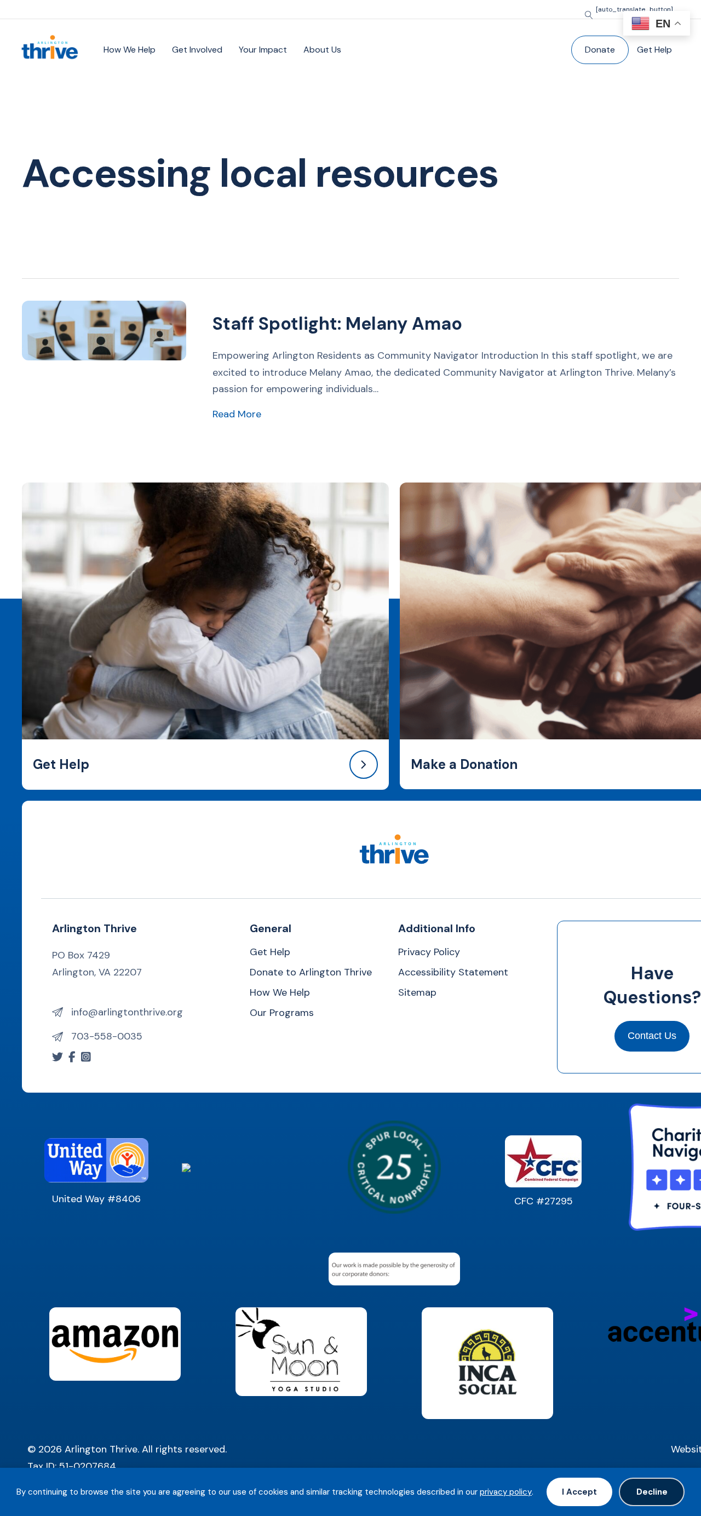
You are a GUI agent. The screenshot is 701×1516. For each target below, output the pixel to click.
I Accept (579, 1491)
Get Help (654, 49)
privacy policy (506, 1491)
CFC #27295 (543, 1201)
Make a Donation (464, 764)
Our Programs (282, 1013)
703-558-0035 (106, 1036)
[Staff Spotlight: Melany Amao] (104, 329)
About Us (322, 49)
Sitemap (417, 993)
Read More (236, 414)
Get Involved (197, 49)
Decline (652, 1491)
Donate (600, 49)
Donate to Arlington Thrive (311, 973)
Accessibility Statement (453, 973)
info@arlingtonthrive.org (127, 1012)
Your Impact (263, 49)
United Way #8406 (96, 1198)
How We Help (130, 49)
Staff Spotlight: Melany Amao (337, 323)
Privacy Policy (429, 952)
